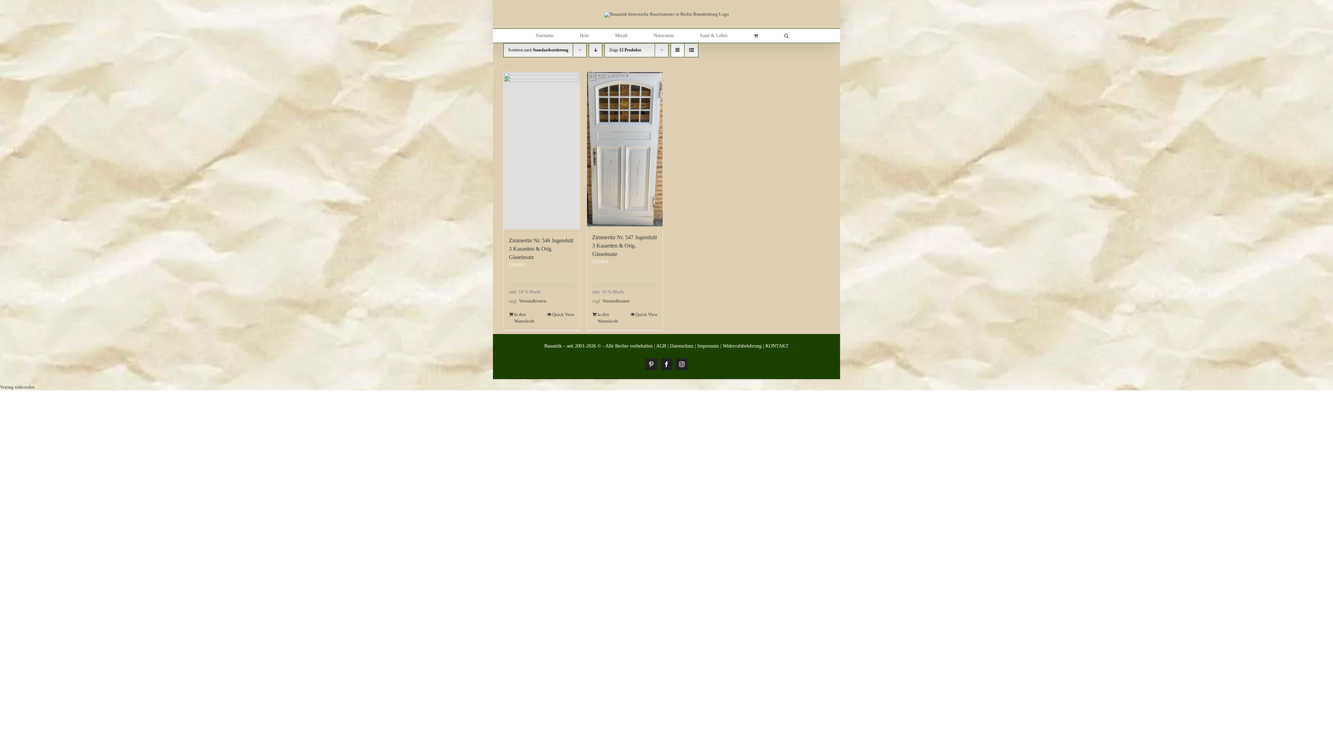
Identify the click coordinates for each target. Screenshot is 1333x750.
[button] (786, 36)
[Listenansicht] (691, 50)
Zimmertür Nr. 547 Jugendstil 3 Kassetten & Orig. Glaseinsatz (624, 245)
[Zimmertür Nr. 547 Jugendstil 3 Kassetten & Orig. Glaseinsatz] (625, 149)
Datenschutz (682, 346)
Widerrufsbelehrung (742, 346)
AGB (661, 346)
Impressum (708, 346)
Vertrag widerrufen (17, 387)
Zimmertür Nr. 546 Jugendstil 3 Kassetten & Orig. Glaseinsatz (541, 249)
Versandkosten (532, 300)
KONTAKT (777, 346)
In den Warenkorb (524, 318)
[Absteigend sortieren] (595, 50)
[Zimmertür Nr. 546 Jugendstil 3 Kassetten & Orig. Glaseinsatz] (541, 151)
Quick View (563, 314)
